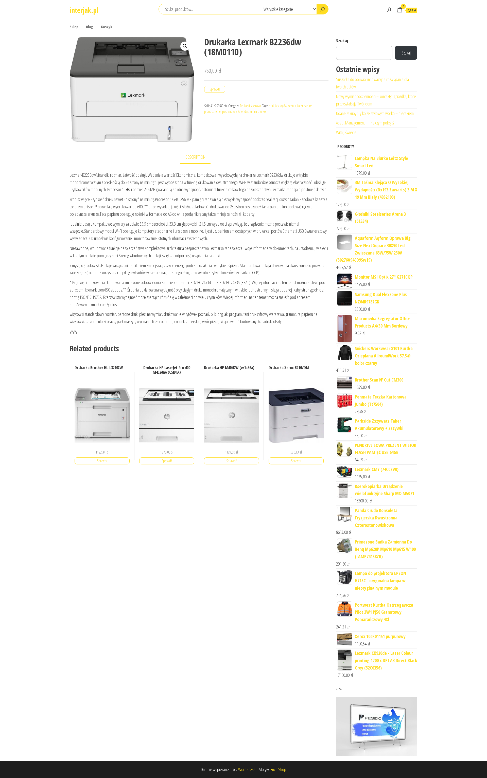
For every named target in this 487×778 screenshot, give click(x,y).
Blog (89, 26)
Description (195, 157)
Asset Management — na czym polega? (365, 123)
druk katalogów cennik (282, 105)
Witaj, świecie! (346, 132)
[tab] (199, 157)
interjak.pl (84, 10)
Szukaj (342, 41)
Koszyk (106, 26)
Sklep (74, 26)
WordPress (246, 769)
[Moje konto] (389, 9)
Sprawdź (215, 89)
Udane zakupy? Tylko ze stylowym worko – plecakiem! (375, 113)
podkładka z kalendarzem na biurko (244, 111)
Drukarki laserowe (251, 105)
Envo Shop (278, 769)
